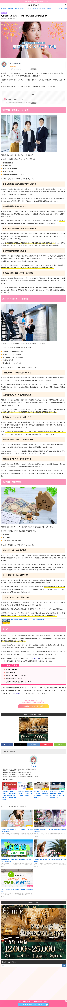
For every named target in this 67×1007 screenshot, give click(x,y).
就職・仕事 (3, 12)
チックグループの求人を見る (32, 1004)
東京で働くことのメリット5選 (13, 99)
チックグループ (34, 658)
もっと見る (33, 69)
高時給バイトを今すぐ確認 (33, 706)
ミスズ (33, 766)
